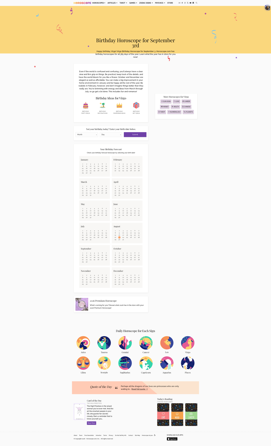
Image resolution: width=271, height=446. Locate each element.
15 (83, 168)
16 (87, 168)
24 (90, 170)
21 (106, 168)
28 (106, 170)
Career (187, 101)
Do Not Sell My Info (120, 435)
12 (98, 166)
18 (94, 168)
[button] (155, 435)
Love (177, 101)
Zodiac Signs (145, 3)
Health (176, 107)
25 (94, 170)
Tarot (123, 3)
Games (132, 3)
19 (98, 168)
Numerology (175, 112)
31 (90, 173)
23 (87, 170)
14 (106, 166)
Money (166, 107)
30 (87, 173)
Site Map (137, 435)
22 (83, 170)
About (75, 435)
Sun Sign (167, 101)
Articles (112, 3)
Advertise (98, 435)
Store (170, 3)
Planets (189, 112)
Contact (130, 435)
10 (90, 166)
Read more (91, 423)
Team (80, 435)
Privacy (111, 435)
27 (102, 170)
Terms (105, 435)
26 (98, 170)
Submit (135, 135)
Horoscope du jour (147, 435)
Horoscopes (98, 3)
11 (94, 166)
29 (83, 173)
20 (102, 168)
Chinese (187, 107)
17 (90, 168)
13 (102, 166)
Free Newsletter (89, 435)
